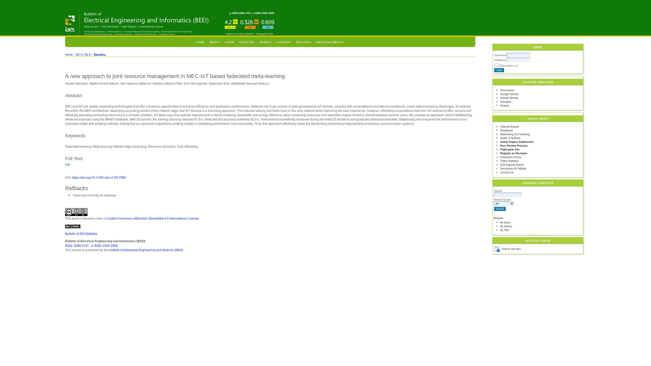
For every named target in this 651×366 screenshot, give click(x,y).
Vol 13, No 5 (83, 54)
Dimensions (507, 90)
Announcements (329, 42)
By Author (506, 226)
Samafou (100, 54)
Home (200, 42)
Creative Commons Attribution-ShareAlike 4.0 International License (152, 218)
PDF (67, 164)
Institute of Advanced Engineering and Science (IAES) (146, 250)
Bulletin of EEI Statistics (81, 233)
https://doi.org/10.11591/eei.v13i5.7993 (99, 177)
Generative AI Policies (513, 168)
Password (500, 60)
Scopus (504, 105)
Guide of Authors (510, 138)
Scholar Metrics (509, 98)
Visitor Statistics (509, 161)
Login (229, 42)
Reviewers (506, 130)
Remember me (509, 65)
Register (246, 42)
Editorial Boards (509, 126)
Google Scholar (509, 94)
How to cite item (511, 249)
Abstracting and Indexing (515, 134)
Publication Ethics (510, 157)
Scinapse (505, 101)
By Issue (505, 222)
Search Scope (502, 199)
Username (500, 55)
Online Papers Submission (517, 142)
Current (283, 42)
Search (498, 191)
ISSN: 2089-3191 (77, 245)
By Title (504, 230)
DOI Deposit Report (512, 164)
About (215, 42)
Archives (303, 42)
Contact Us (507, 172)
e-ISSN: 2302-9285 (104, 245)
